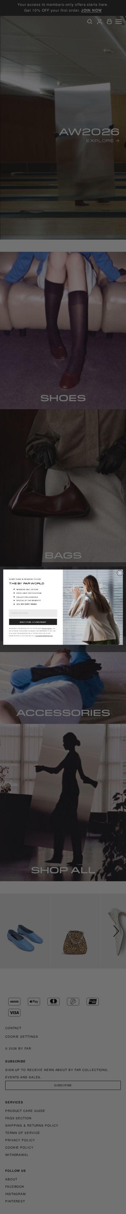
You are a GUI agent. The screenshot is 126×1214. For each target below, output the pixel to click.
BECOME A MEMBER (33, 621)
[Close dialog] (120, 573)
